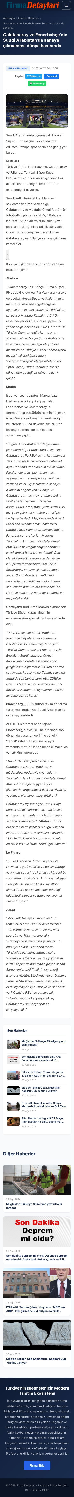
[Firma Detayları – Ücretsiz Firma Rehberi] (32, 5)
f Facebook (51, 76)
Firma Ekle (37, 1465)
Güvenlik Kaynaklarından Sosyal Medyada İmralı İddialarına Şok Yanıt (44, 1105)
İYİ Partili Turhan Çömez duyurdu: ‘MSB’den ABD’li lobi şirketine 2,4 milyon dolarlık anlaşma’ (43, 1075)
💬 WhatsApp (37, 83)
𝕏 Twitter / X (33, 76)
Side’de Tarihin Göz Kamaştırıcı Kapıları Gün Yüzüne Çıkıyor (41, 1089)
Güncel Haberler (28, 18)
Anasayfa (9, 18)
